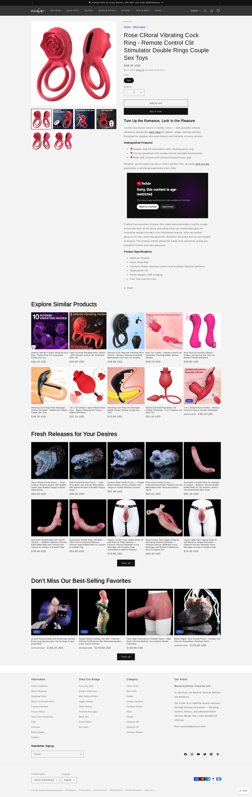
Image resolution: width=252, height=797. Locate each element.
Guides (130, 696)
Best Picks (132, 691)
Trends (130, 717)
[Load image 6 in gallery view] (63, 141)
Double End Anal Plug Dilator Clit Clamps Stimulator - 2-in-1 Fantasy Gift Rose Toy (164, 410)
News (129, 711)
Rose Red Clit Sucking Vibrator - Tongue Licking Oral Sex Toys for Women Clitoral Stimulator (199, 355)
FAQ (33, 722)
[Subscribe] (80, 754)
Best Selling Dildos (88, 696)
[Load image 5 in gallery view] (41, 141)
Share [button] (130, 288)
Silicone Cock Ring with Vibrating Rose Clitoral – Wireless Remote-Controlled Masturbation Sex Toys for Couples (125, 355)
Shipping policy (116, 790)
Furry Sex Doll (86, 686)
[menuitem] (56, 11)
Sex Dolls (83, 727)
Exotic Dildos (85, 722)
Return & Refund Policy (42, 701)
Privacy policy (85, 790)
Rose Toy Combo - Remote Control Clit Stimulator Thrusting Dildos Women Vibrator (164, 355)
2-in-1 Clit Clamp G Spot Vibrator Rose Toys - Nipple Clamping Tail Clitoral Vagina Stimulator (87, 410)
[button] (205, 10)
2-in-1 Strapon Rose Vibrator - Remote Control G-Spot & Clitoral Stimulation (201, 409)
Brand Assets (37, 732)
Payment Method (39, 706)
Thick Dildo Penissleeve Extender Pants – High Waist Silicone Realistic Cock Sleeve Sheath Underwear (149, 641)
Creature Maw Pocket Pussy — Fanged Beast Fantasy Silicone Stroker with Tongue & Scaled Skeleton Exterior (125, 485)
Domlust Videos (134, 706)
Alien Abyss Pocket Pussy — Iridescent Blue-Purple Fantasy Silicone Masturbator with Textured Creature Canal (164, 486)
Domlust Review (135, 732)
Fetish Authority (39, 686)
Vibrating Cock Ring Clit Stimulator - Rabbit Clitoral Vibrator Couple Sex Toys (124, 410)
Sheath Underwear (88, 691)
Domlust (42, 790)
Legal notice (149, 790)
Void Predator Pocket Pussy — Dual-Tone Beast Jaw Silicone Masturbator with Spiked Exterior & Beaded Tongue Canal (87, 486)
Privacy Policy (38, 711)
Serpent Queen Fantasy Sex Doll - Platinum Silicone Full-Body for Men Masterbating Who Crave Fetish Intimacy (100, 641)
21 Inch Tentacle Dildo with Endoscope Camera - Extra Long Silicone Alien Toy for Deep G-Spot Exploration (53, 641)
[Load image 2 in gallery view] (63, 119)
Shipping (140, 70)
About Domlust (39, 691)
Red (129, 80)
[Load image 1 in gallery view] (41, 119)
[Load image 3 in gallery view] (85, 119)
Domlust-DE (133, 722)
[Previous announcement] (32, 3)
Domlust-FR (133, 727)
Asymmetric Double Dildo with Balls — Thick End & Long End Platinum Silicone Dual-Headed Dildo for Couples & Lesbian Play (87, 543)
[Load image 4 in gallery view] (106, 119)
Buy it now (156, 111)
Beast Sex (84, 717)
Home (127, 27)
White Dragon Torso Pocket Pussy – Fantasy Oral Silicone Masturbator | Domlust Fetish (197, 640)
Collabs (35, 737)
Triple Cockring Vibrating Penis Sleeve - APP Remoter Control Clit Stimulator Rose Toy (87, 355)
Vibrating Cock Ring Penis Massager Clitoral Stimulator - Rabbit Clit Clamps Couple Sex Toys (49, 410)
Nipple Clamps (86, 701)
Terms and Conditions (42, 717)
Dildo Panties (85, 706)
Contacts (35, 727)
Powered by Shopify (54, 790)
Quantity (128, 87)
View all (126, 562)
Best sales (139, 27)
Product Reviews (135, 701)
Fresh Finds (132, 686)
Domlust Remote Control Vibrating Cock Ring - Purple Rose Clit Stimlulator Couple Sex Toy (49, 355)
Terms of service (100, 790)
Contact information (133, 790)
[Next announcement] (220, 3)
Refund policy (70, 790)
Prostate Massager (88, 711)
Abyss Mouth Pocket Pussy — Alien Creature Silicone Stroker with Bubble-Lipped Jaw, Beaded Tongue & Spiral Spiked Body (49, 486)
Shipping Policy (39, 696)
